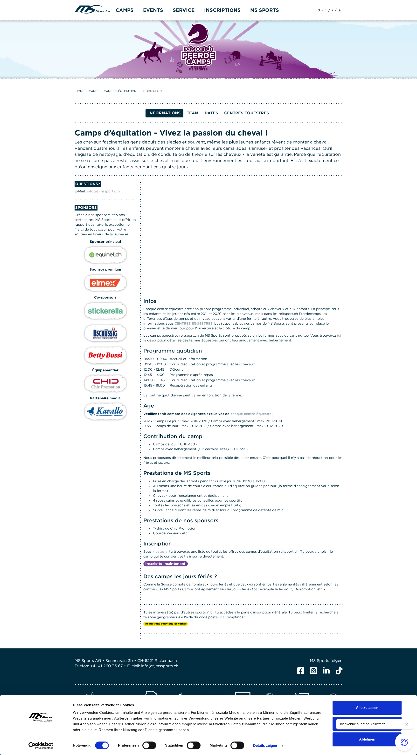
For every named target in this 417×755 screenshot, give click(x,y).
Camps (94, 91)
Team (192, 113)
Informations (152, 91)
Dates (211, 113)
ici (339, 335)
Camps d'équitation (120, 91)
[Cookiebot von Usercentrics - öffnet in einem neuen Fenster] (41, 745)
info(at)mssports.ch (103, 191)
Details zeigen (265, 745)
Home (80, 91)
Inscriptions (222, 10)
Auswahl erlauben (367, 723)
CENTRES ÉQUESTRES (193, 323)
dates (160, 551)
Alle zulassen (367, 708)
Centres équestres (246, 113)
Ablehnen (367, 739)
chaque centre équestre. (251, 414)
